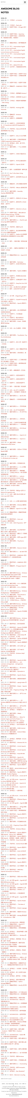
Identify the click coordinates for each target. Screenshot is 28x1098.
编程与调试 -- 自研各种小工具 (18, 887)
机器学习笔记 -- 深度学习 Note (18, 73)
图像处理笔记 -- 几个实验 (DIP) (18, 992)
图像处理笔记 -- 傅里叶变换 (17, 997)
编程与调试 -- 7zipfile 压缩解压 (18, 271)
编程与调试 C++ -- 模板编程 (17, 470)
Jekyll (8, 1088)
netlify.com (12, 1088)
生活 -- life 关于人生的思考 (17, 390)
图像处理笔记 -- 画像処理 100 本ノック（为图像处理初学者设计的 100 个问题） (13, 964)
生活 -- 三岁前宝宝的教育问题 (18, 422)
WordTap (17, 1089)
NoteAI (3, 2)
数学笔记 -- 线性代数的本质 (17, 979)
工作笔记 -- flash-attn (16, 25)
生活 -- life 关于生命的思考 (17, 410)
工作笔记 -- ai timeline (16, 20)
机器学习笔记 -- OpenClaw (17, 34)
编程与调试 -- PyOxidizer (16, 262)
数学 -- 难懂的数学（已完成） (18, 370)
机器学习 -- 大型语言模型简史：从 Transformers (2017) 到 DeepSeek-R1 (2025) (13, 125)
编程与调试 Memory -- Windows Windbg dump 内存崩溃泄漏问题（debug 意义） (14, 620)
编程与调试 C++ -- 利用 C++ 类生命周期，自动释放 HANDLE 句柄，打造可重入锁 (13, 959)
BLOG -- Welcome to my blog (17, 1075)
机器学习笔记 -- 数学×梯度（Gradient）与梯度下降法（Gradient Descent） (12, 1031)
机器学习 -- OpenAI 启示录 (17, 164)
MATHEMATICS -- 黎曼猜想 (17, 922)
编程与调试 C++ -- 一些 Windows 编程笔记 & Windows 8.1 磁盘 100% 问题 (14, 702)
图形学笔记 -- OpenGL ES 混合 (18, 660)
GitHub (17, 1088)
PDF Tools (12, 1089)
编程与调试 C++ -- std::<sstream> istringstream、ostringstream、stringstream (12, 663)
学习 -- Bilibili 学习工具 (16, 65)
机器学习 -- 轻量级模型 (16, 118)
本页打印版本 (23, 1088)
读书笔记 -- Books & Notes (17, 598)
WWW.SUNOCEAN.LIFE (17, 1094)
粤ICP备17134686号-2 (14, 1095)
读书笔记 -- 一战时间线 (16, 790)
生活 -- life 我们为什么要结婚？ (18, 287)
